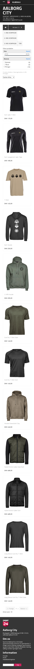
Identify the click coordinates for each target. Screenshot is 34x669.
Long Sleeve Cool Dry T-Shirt (13, 554)
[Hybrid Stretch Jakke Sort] (17, 492)
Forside (5, 72)
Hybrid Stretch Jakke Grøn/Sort (14, 467)
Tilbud (7, 64)
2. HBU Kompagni (10, 38)
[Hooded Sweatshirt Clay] (17, 405)
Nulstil (28, 51)
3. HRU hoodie (8, 294)
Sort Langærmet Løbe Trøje (13, 157)
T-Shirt (6, 200)
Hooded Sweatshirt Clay (12, 423)
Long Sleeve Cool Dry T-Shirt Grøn (15, 597)
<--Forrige (10, 608)
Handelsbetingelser (9, 659)
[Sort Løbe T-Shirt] (17, 98)
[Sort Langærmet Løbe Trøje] (17, 140)
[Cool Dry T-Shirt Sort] (17, 363)
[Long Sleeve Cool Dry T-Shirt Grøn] (17, 579)
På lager (7, 67)
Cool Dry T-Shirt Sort (11, 380)
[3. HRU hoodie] (17, 273)
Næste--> (23, 608)
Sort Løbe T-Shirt (10, 115)
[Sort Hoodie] (17, 226)
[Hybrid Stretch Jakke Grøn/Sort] (17, 449)
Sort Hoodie (8, 245)
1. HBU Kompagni (10, 33)
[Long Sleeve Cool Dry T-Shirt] (17, 536)
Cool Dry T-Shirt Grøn (11, 337)
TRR (20, 43)
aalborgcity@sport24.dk (12, 20)
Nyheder (7, 62)
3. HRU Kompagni (10, 43)
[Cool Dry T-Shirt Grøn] (17, 320)
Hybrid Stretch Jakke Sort (12, 510)
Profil (4, 657)
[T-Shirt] (17, 182)
